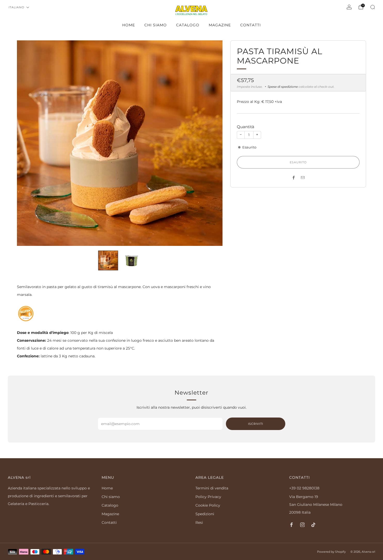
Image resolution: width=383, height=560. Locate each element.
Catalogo (187, 25)
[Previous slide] (27, 143)
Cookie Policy (207, 505)
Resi (199, 522)
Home (128, 25)
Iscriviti (255, 424)
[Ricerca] (372, 7)
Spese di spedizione (283, 87)
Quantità (245, 126)
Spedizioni (204, 514)
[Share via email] (303, 177)
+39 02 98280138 (304, 488)
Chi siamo (155, 25)
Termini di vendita (211, 488)
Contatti (250, 25)
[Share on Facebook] (293, 177)
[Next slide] (212, 143)
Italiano (16, 7)
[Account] (349, 7)
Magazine (220, 25)
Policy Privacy (208, 496)
